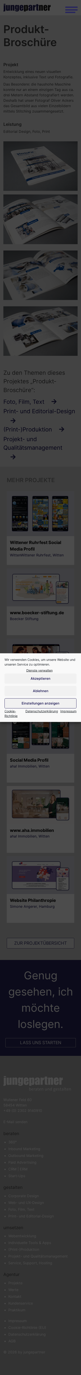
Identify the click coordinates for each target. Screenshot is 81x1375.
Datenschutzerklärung (41, 711)
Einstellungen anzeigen (40, 703)
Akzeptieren (40, 678)
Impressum (68, 711)
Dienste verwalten (39, 670)
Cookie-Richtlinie (11, 713)
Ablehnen (40, 691)
